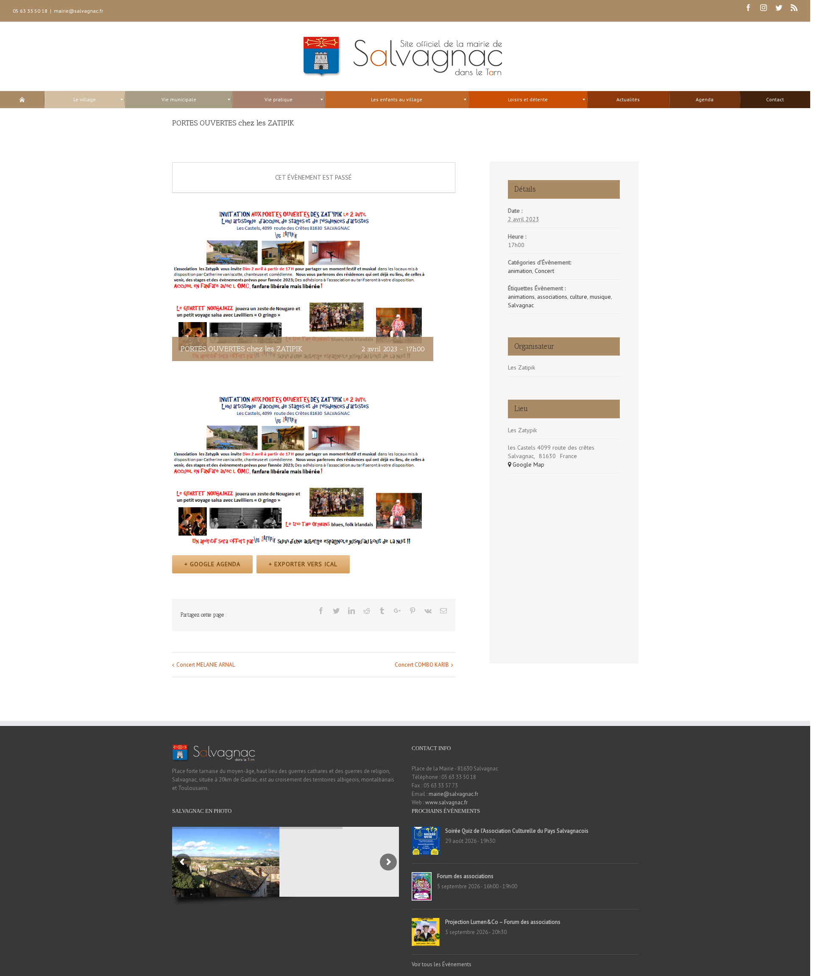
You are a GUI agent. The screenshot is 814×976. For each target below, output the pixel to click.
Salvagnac (521, 305)
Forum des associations (465, 876)
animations (521, 296)
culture (578, 296)
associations (552, 296)
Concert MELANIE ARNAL (205, 664)
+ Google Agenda (212, 564)
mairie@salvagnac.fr (78, 11)
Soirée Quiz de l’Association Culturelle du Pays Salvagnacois (516, 830)
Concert (544, 271)
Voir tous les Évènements (441, 964)
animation (520, 271)
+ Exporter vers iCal (303, 564)
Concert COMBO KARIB (422, 664)
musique (600, 296)
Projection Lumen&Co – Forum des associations (502, 922)
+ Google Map (526, 464)
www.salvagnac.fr (446, 802)
